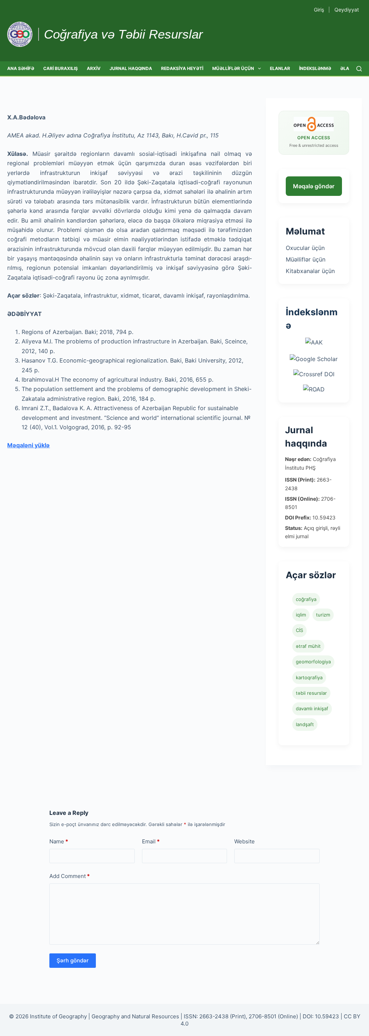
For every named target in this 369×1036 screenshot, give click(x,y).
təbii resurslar (311, 693)
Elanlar (280, 68)
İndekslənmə (315, 68)
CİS (299, 630)
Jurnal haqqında (131, 68)
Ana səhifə (20, 68)
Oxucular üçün (305, 247)
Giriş (319, 9)
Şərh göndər (73, 960)
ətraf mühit (308, 646)
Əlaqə (348, 68)
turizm (323, 615)
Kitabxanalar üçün (310, 271)
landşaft (305, 724)
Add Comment (69, 876)
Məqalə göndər (313, 186)
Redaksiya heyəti (182, 68)
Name (58, 841)
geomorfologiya (313, 661)
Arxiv (94, 68)
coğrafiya (306, 599)
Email (151, 841)
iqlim (301, 615)
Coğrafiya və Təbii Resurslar (123, 34)
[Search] (359, 68)
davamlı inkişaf (312, 708)
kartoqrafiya (309, 677)
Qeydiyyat (346, 9)
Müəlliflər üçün (233, 68)
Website (244, 841)
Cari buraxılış (60, 68)
